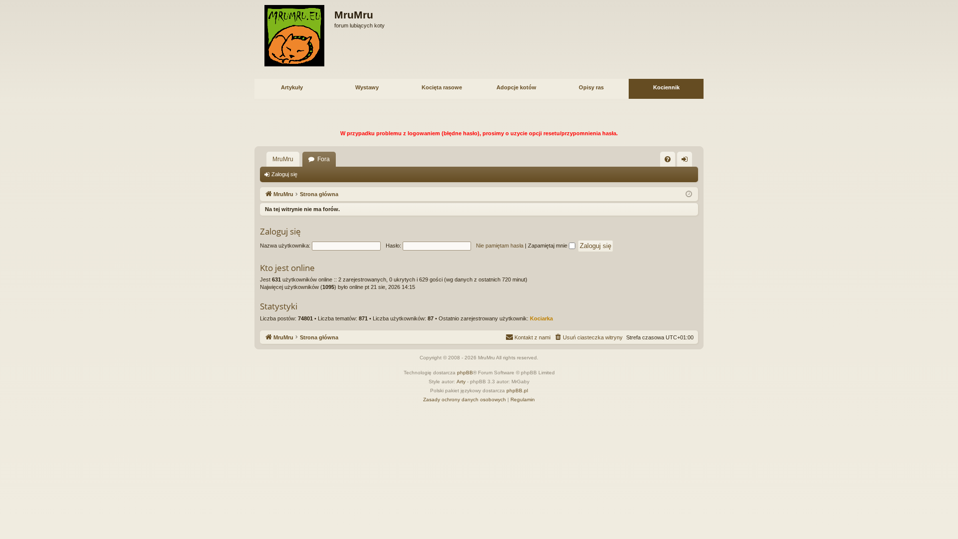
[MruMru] (294, 35)
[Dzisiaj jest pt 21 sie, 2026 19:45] (689, 194)
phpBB (465, 372)
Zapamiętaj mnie (548, 246)
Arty (461, 381)
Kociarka (541, 318)
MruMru (282, 159)
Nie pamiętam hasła (499, 246)
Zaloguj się (284, 174)
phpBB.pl (517, 390)
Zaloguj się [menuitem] (686, 161)
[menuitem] (667, 159)
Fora (323, 159)
